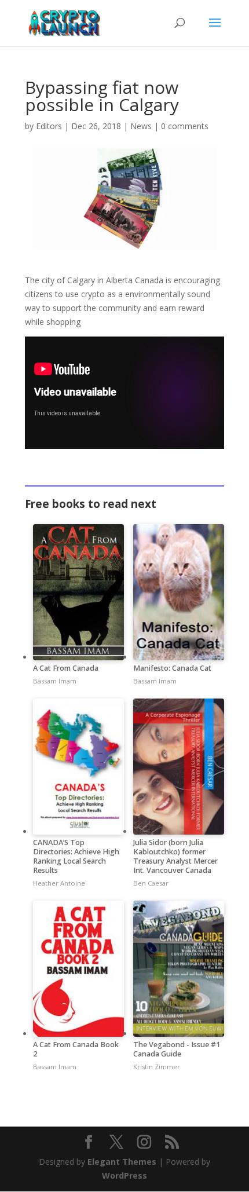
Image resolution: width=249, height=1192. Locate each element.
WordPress (124, 1175)
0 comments (184, 125)
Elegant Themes (121, 1161)
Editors (49, 125)
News (141, 125)
